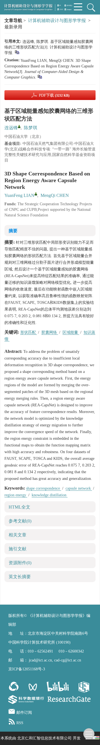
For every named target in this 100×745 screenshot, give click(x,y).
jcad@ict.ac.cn (40, 660)
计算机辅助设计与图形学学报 (57, 20)
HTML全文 (19, 507)
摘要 (13, 230)
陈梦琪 (30, 127)
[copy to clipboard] (39, 76)
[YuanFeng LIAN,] (35, 194)
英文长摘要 (20, 576)
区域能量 (70, 332)
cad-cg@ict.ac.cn (67, 660)
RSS (19, 723)
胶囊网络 (49, 332)
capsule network (79, 488)
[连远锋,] (19, 126)
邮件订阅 (24, 712)
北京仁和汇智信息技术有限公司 (44, 738)
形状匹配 (28, 332)
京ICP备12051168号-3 (26, 669)
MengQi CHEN (55, 195)
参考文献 (20, 521)
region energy (15, 495)
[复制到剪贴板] (16, 52)
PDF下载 (54, 95)
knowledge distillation (50, 495)
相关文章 (17, 535)
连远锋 (11, 127)
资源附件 (20, 562)
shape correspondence (43, 488)
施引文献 (17, 548)
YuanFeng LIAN (19, 195)
